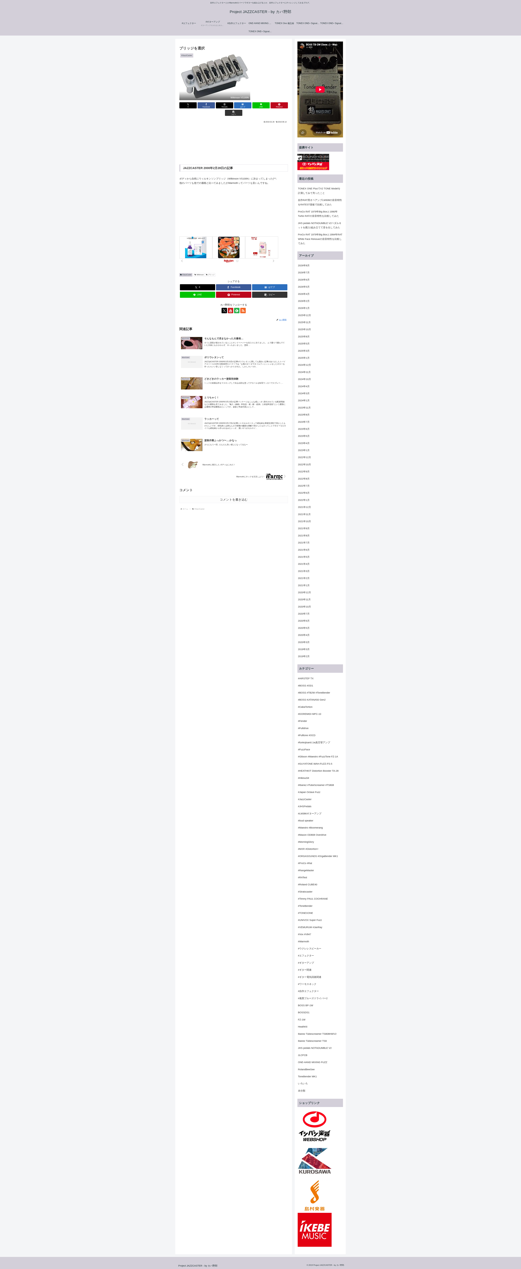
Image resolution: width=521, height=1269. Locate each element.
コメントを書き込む (234, 499)
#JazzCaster (187, 275)
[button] (233, 113)
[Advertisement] (233, 144)
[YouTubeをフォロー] (230, 310)
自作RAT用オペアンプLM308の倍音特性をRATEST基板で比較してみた (320, 202)
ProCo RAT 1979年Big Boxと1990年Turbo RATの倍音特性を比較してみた (318, 213)
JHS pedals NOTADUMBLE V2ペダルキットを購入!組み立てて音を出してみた (319, 225)
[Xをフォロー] (224, 310)
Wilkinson (200, 275)
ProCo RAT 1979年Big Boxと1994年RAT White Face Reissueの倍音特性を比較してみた (320, 239)
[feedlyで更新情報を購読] (236, 310)
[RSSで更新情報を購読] (243, 310)
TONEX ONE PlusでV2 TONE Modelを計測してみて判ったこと (319, 190)
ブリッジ (211, 275)
